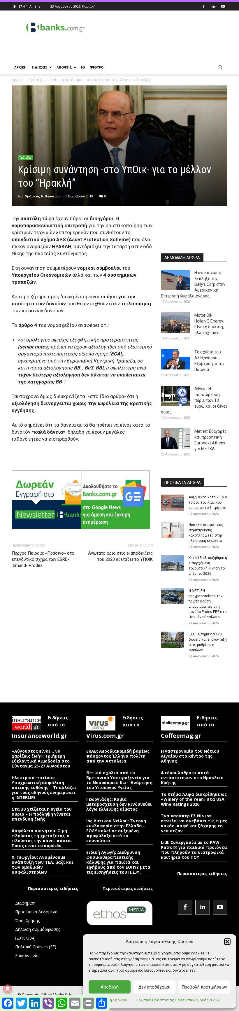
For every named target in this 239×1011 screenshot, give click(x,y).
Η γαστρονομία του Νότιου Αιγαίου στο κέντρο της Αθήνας (190, 756)
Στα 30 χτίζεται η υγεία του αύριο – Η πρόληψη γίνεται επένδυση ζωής (42, 814)
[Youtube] (223, 6)
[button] (227, 942)
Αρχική (17, 79)
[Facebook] (203, 6)
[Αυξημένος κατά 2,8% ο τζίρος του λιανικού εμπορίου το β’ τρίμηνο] (172, 503)
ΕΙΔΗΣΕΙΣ (40, 67)
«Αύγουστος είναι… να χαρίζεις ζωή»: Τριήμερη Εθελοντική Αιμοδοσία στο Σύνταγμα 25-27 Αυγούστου (41, 758)
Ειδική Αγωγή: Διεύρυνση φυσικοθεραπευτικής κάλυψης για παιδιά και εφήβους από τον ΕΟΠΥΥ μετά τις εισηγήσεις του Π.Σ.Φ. (118, 862)
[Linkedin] (213, 6)
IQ (83, 67)
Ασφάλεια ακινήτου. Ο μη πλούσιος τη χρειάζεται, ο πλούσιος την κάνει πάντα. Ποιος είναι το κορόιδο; (42, 838)
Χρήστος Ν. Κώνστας (43, 196)
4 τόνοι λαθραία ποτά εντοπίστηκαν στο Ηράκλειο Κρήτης (192, 777)
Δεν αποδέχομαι (154, 987)
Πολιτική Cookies (111, 1000)
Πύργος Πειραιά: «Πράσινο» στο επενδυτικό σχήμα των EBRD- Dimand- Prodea (43, 559)
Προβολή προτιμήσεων (204, 987)
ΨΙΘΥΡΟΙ (97, 67)
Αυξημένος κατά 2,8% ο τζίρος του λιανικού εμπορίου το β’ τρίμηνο (208, 502)
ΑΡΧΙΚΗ (20, 67)
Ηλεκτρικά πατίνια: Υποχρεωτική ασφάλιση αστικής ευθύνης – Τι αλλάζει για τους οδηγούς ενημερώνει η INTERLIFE (44, 787)
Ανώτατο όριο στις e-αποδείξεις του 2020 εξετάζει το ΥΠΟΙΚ (120, 556)
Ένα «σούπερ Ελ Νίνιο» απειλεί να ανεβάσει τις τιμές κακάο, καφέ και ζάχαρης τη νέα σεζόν (194, 823)
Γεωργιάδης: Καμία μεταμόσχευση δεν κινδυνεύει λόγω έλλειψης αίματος (119, 804)
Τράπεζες (37, 79)
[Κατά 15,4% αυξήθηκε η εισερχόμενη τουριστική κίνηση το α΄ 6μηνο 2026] (172, 563)
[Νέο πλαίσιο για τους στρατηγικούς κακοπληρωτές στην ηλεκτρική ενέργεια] (172, 530)
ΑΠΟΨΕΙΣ (64, 67)
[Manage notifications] (7, 989)
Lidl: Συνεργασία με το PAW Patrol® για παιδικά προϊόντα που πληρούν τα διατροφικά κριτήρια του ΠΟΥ (194, 850)
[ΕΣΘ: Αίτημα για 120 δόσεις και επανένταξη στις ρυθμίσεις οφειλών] (172, 640)
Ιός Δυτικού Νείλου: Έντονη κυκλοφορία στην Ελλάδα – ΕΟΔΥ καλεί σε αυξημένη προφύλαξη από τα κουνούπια (116, 830)
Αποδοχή (110, 987)
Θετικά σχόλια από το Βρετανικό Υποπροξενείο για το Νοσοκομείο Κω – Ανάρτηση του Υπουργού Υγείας (119, 780)
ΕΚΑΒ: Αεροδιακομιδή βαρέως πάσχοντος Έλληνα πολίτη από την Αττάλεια (118, 756)
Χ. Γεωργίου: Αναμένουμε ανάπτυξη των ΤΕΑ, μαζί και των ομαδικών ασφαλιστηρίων (42, 864)
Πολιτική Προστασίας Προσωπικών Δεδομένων (177, 1000)
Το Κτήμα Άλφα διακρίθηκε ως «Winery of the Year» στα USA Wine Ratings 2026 (194, 799)
